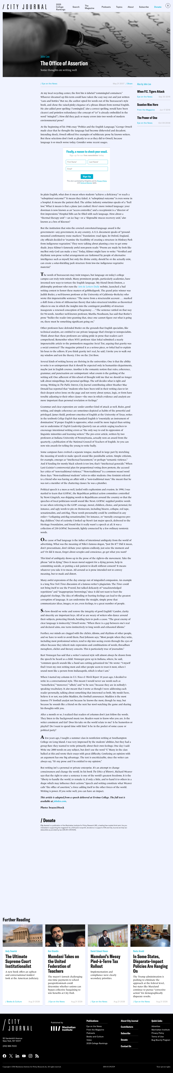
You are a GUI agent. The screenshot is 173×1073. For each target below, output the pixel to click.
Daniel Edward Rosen (99, 951)
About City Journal (129, 1020)
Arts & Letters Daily (88, 286)
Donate (158, 7)
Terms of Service (86, 183)
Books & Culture (14, 1001)
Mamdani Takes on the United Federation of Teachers (63, 963)
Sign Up (87, 176)
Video (89, 1040)
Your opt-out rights (163, 1066)
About (131, 7)
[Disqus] (86, 873)
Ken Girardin (53, 951)
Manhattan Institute (161, 1029)
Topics (119, 7)
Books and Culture (95, 1036)
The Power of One (147, 118)
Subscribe (144, 7)
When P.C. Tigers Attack (150, 92)
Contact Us (126, 1046)
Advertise (156, 1026)
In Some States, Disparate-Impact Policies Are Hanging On (150, 963)
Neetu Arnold (138, 951)
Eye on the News (57, 1001)
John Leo (45, 56)
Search (76, 7)
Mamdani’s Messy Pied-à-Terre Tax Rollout (105, 961)
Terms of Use (158, 1036)
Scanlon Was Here (147, 105)
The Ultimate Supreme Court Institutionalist (18, 961)
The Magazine (89, 6)
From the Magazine (95, 1029)
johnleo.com (60, 801)
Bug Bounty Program (161, 1040)
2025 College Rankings (60, 7)
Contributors (127, 1026)
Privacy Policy (102, 181)
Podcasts (106, 7)
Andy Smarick (11, 951)
